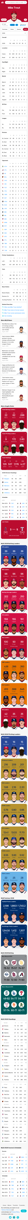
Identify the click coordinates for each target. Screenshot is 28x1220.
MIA (5, 212)
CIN (5, 184)
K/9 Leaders (5, 828)
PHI (12, 514)
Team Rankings (6, 457)
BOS (12, 1182)
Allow (23, 1211)
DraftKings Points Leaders (10, 926)
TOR (5, 250)
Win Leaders (5, 738)
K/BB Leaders (6, 851)
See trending (8, 316)
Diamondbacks (8, 1072)
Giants (6, 1076)
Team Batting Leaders (8, 409)
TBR (5, 243)
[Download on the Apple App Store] (10, 1217)
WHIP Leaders (6, 805)
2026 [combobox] (3, 33)
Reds (5, 1060)
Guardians (7, 1111)
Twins (6, 1114)
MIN (5, 219)
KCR (5, 205)
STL (5, 240)
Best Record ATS (7, 956)
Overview (4, 29)
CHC (5, 180)
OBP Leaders (6, 662)
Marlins (6, 1033)
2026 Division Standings (9, 473)
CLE (5, 187)
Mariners (6, 486)
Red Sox (6, 1094)
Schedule (4, 497)
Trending (15, 1205)
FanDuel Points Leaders (9, 901)
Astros (6, 482)
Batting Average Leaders (9, 592)
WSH (22, 1157)
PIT (22, 1164)
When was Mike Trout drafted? (13, 307)
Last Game (5, 522)
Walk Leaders (6, 873)
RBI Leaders (5, 569)
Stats (12, 29)
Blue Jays (7, 1098)
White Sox (7, 1107)
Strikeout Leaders (7, 760)
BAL (5, 177)
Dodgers (6, 1065)
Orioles (6, 1101)
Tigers (6, 1118)
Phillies (6, 1029)
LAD (5, 208)
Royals (6, 1121)
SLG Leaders (6, 685)
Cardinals (7, 1053)
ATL (5, 170)
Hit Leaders (5, 615)
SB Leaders (5, 709)
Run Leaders (5, 637)
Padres (6, 1069)
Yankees (6, 1091)
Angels (4, 20)
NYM (5, 222)
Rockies (6, 1079)
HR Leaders (5, 547)
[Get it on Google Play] (14, 1217)
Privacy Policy (15, 1212)
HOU (5, 201)
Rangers (6, 479)
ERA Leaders (5, 783)
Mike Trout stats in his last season (14, 310)
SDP (5, 229)
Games (19, 29)
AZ (5, 173)
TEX (5, 247)
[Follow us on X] (18, 1217)
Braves (6, 1026)
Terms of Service (6, 1210)
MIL (5, 215)
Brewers (6, 1046)
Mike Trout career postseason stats (14, 313)
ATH (5, 166)
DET (5, 198)
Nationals (7, 1036)
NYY (5, 226)
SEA (5, 233)
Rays (5, 1087)
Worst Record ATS (7, 987)
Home (4, 1205)
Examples (22, 1205)
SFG (5, 236)
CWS (5, 194)
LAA (23, 503)
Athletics (7, 493)
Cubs (5, 1049)
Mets (5, 1040)
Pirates (6, 1056)
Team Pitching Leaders (9, 433)
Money (9, 1205)
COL (5, 191)
